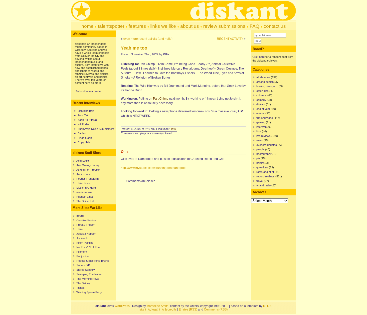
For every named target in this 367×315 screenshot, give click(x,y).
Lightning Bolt (86, 110)
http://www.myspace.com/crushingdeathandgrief (153, 168)
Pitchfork (81, 251)
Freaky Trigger (85, 224)
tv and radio (263, 185)
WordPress (122, 306)
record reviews (265, 176)
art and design (265, 81)
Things (80, 287)
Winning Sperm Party (89, 292)
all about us (263, 77)
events (260, 113)
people (260, 149)
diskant (260, 104)
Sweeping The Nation (89, 274)
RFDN (267, 306)
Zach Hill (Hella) (87, 119)
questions (262, 167)
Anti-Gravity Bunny (87, 165)
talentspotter (111, 26)
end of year (263, 108)
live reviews (263, 135)
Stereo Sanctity (85, 269)
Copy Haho (84, 142)
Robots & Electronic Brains (92, 260)
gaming (260, 122)
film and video (264, 117)
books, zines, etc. (267, 86)
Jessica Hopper (86, 233)
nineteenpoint (84, 192)
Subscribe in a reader (89, 91)
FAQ (254, 26)
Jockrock (82, 238)
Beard (80, 215)
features (137, 26)
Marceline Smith (158, 306)
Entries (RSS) (188, 309)
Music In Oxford (86, 187)
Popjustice (82, 256)
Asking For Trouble (88, 169)
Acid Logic (82, 160)
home (87, 26)
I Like (79, 229)
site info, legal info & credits (158, 309)
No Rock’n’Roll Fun (88, 247)
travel (259, 180)
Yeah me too (134, 48)
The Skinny (83, 283)
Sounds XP (83, 265)
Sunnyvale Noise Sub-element (96, 128)
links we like (163, 26)
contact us (275, 26)
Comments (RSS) (216, 309)
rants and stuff (265, 171)
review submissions (224, 26)
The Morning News (87, 278)
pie (258, 158)
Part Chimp (160, 98)
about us (189, 26)
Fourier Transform (87, 178)
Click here (258, 56)
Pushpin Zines (85, 196)
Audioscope (83, 174)
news (259, 140)
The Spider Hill (85, 201)
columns (261, 95)
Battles (82, 133)
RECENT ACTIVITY (230, 39)
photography (264, 153)
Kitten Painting (84, 242)
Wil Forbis (84, 124)
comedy (261, 99)
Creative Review (86, 220)
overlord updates (266, 144)
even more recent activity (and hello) (148, 39)
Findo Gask (85, 137)
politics (260, 162)
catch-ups (262, 90)
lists (173, 128)
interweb (261, 126)
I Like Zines (83, 183)
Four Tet (83, 115)
